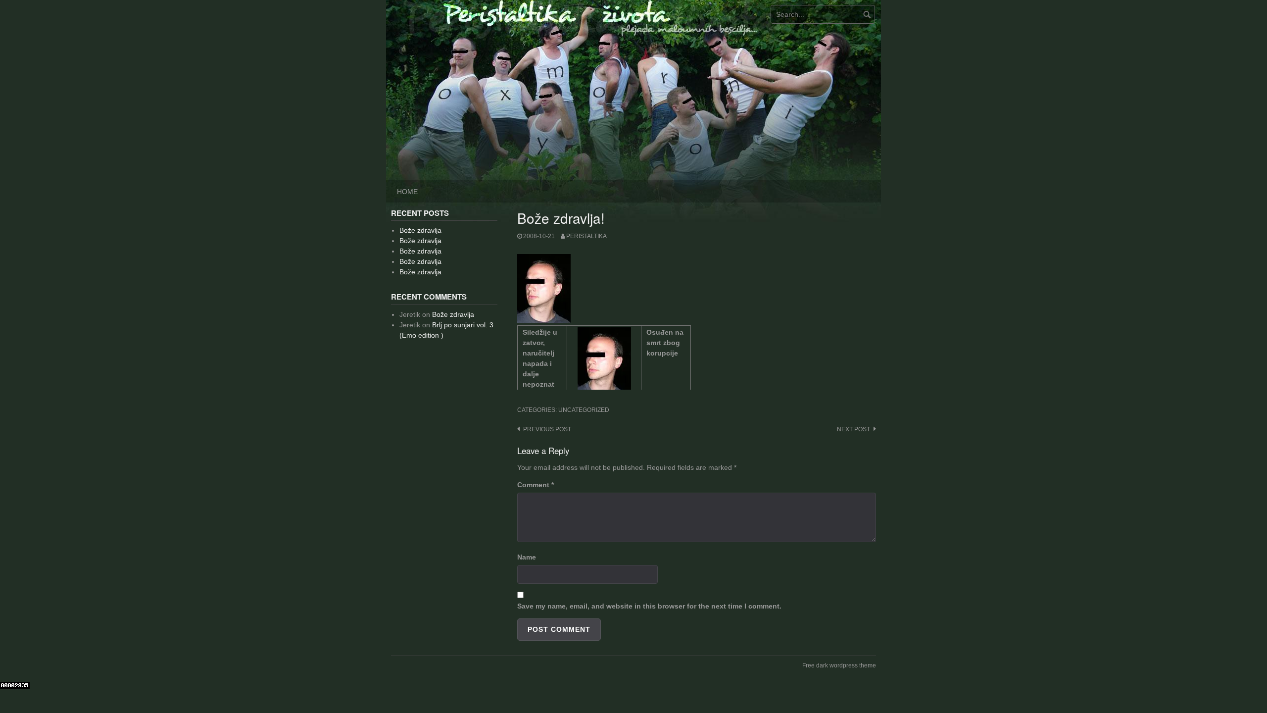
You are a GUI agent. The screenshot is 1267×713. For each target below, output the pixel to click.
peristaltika (586, 236)
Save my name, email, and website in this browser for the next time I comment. (649, 606)
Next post (853, 429)
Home (407, 192)
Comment (535, 485)
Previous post (547, 429)
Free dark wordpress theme (839, 665)
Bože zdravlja (420, 230)
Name (526, 557)
